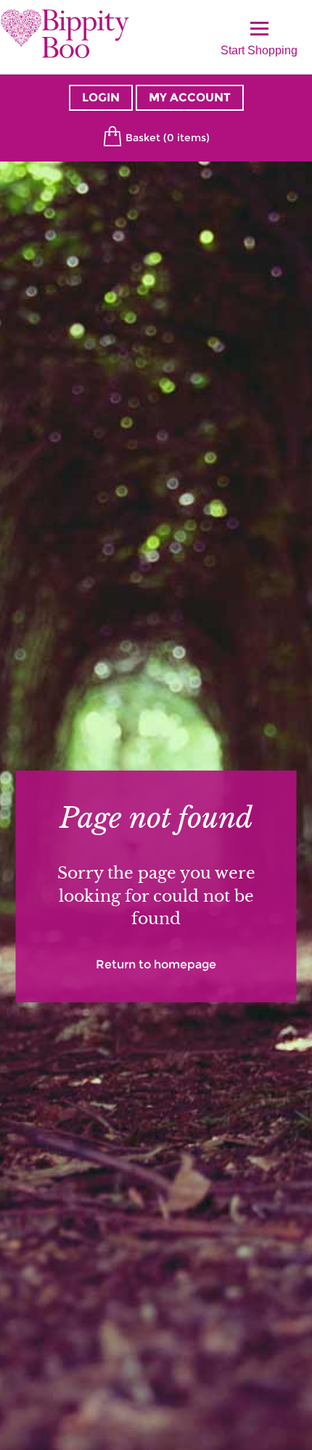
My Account (190, 97)
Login (101, 97)
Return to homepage (156, 964)
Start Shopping (259, 46)
